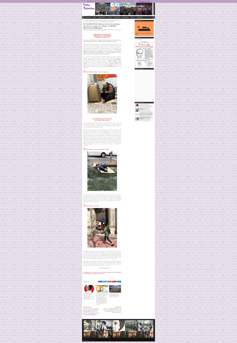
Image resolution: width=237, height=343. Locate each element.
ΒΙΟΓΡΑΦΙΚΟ (88, 17)
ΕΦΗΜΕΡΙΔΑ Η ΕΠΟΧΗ (93, 20)
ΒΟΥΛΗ (94, 17)
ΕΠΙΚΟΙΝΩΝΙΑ (140, 17)
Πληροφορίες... (142, 1)
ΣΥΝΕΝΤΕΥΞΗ (100, 20)
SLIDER (105, 20)
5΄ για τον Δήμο (138, 39)
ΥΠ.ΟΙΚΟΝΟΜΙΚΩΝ (101, 17)
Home (84, 20)
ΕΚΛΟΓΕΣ (133, 17)
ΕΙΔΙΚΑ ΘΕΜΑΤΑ (125, 17)
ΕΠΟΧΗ (87, 20)
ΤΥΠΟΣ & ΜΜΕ (116, 17)
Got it (149, 1)
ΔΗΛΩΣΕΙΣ (110, 17)
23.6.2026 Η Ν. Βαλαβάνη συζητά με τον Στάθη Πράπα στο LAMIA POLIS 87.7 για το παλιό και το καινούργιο (114, 295)
